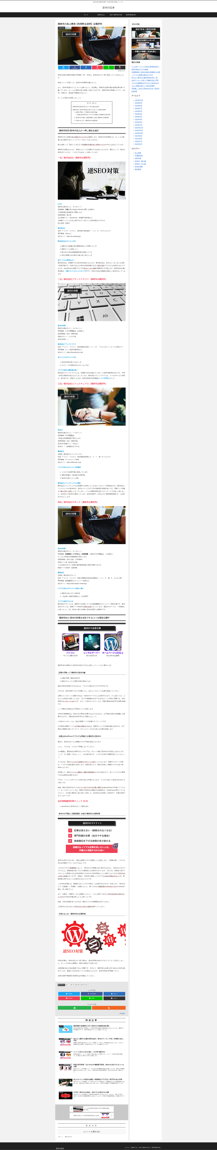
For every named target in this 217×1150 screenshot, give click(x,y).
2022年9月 (138, 136)
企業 (73, 984)
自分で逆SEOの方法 (144, 1147)
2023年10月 (139, 100)
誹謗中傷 (138, 158)
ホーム (127, 1147)
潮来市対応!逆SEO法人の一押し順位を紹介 (86, 106)
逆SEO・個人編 (140, 161)
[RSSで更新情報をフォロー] (109, 1008)
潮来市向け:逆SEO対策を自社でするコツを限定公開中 (89, 109)
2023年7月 (138, 108)
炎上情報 (138, 153)
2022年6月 (138, 144)
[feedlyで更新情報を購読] (74, 1008)
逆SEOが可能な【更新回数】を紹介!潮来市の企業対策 (92, 117)
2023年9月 (138, 103)
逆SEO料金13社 (156, 1147)
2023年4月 (138, 117)
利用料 (78, 984)
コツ (68, 984)
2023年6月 (138, 111)
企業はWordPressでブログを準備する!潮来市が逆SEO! (93, 114)
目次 (89, 103)
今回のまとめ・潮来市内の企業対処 (86, 120)
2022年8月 (138, 138)
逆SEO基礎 (139, 166)
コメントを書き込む (91, 1132)
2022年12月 (139, 127)
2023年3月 (138, 119)
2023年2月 (138, 122)
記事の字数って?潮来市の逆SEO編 (86, 112)
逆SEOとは (134, 1147)
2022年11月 (139, 130)
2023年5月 (138, 114)
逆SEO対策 (84, 984)
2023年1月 (138, 125)
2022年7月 (138, 141)
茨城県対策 (62, 984)
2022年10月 (139, 133)
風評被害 (138, 169)
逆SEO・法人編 (140, 164)
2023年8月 (138, 106)
